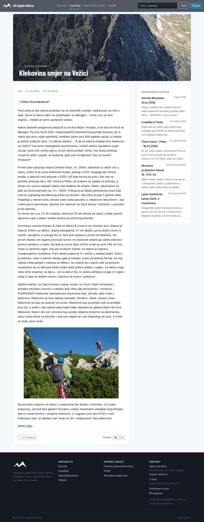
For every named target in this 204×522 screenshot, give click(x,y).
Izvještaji (75, 5)
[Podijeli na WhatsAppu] (121, 437)
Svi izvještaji (28, 437)
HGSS (107, 470)
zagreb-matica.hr (158, 474)
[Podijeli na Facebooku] (115, 437)
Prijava (196, 5)
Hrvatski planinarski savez (118, 466)
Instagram (157, 493)
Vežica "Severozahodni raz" (35, 102)
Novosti (62, 5)
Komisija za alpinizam (116, 475)
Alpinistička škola (94, 5)
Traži (183, 5)
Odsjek (112, 5)
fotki (29, 426)
